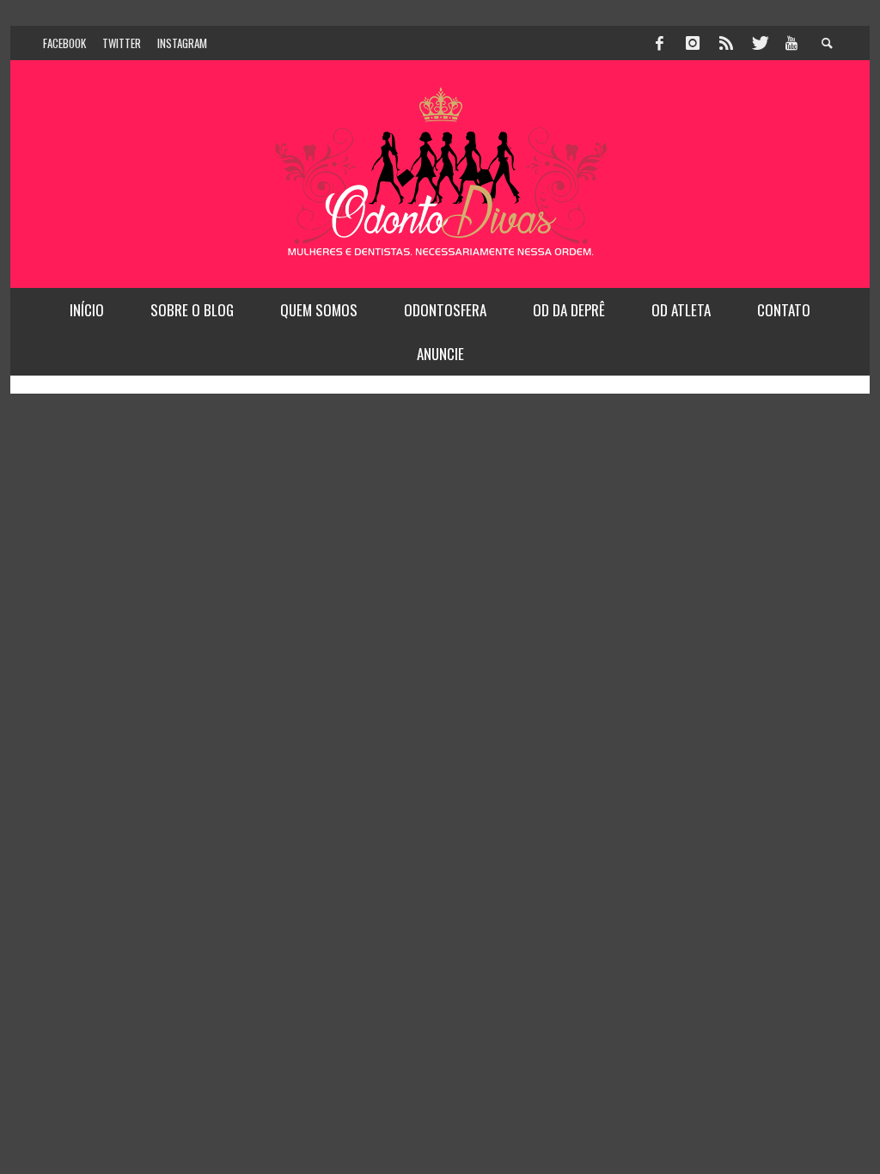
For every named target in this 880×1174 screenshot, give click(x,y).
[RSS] (726, 43)
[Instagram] (692, 43)
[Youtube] (791, 43)
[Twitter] (758, 43)
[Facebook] (660, 43)
